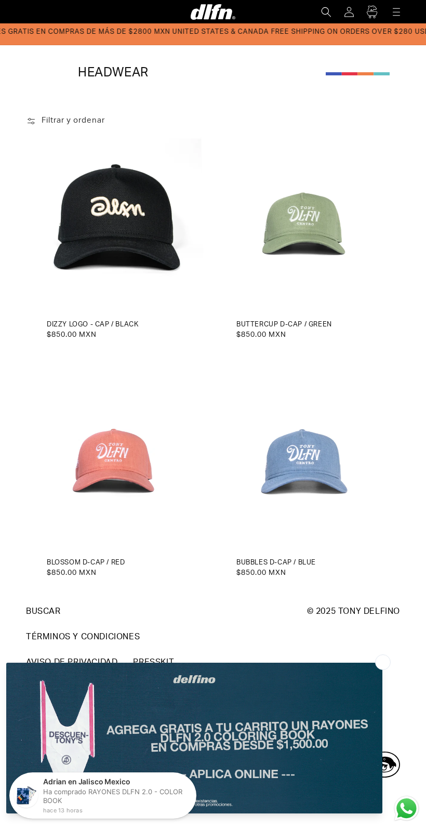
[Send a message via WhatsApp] (406, 808)
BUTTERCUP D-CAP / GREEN (284, 325)
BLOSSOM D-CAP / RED (86, 563)
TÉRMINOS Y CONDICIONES (83, 638)
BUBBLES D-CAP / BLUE (276, 563)
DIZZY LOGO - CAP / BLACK (92, 325)
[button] (326, 12)
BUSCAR (43, 612)
